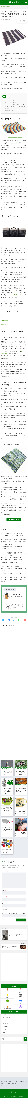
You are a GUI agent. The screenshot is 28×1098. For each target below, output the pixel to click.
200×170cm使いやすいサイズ (12, 110)
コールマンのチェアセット (13, 295)
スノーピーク (6, 1017)
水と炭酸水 (6, 1026)
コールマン (14, 143)
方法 (4, 1032)
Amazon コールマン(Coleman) (15, 137)
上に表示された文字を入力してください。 (14, 913)
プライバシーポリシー (7, 1085)
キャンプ (11, 626)
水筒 (2, 58)
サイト (4, 903)
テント (4, 1020)
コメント (5, 871)
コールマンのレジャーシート (11, 100)
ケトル (4, 1015)
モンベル (5, 1023)
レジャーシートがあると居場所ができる (15, 104)
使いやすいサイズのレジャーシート (14, 102)
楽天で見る (4, 324)
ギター (7, 997)
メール (4, 896)
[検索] (25, 1039)
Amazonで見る (5, 320)
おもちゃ (20, 1008)
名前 (4, 890)
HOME (14, 1092)
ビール (4, 1029)
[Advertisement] (14, 694)
